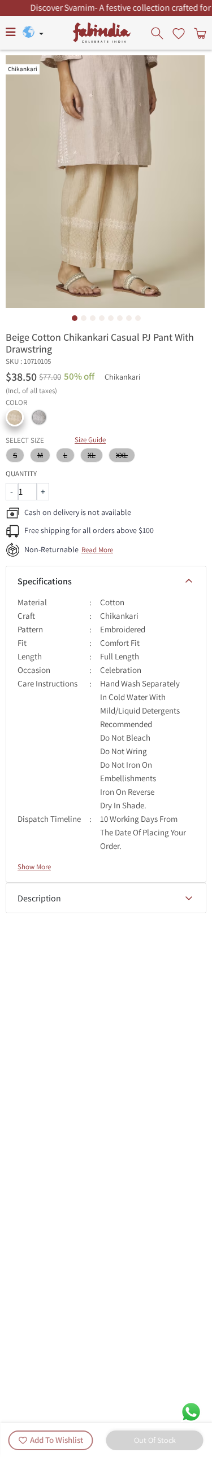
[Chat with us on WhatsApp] (191, 1411)
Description (39, 898)
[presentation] (158, 32)
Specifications (45, 581)
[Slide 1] (74, 318)
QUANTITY (21, 473)
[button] (15, 417)
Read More (97, 549)
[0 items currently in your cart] (199, 32)
